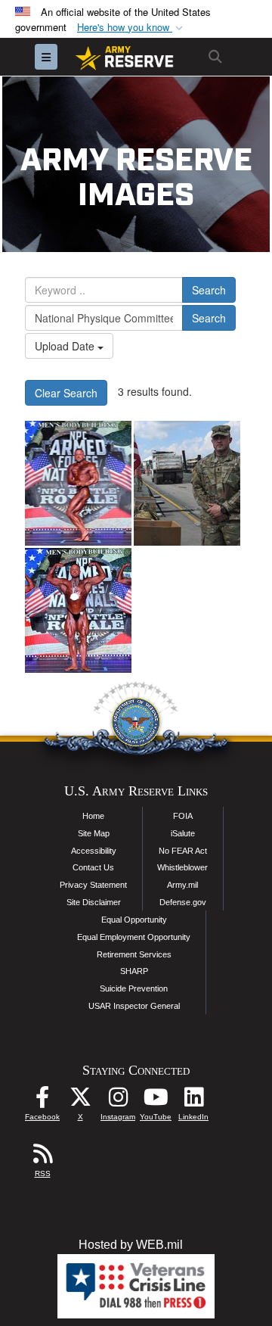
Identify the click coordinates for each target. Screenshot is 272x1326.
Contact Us (93, 867)
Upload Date (66, 345)
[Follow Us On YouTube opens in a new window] (156, 1100)
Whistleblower (182, 867)
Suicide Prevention (134, 988)
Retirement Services (134, 954)
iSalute (183, 833)
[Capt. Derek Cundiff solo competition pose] (78, 483)
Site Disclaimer (93, 902)
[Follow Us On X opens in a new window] (80, 1100)
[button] (131, 28)
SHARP (134, 971)
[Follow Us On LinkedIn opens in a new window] (193, 1100)
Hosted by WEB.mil (131, 1244)
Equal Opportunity (134, 919)
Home (93, 815)
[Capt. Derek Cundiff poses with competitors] (78, 610)
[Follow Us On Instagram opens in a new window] (118, 1100)
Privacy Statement (93, 884)
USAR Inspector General (134, 1005)
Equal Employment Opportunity (133, 937)
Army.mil (182, 884)
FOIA (183, 815)
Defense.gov (182, 902)
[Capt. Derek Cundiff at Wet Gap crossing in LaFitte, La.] (187, 483)
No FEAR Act (183, 850)
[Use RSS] (42, 1157)
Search (209, 289)
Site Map (94, 833)
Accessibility (93, 850)
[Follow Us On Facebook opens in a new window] (42, 1100)
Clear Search (66, 392)
